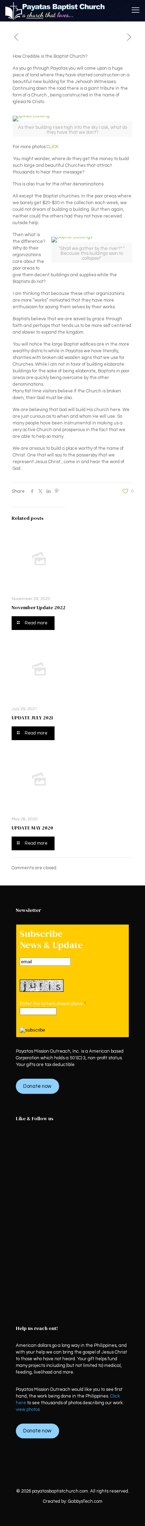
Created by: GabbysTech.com (72, 1501)
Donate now (37, 1086)
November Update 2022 (38, 607)
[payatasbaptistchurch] (55, 10)
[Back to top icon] (130, 1511)
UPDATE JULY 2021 (32, 717)
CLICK (52, 146)
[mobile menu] (135, 11)
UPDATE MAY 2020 (32, 827)
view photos (28, 1409)
